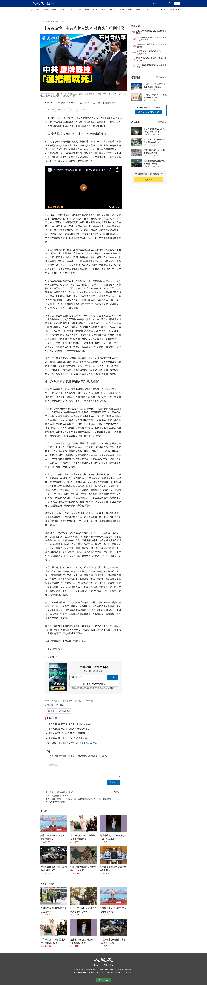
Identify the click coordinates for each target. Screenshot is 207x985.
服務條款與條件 (103, 688)
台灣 (79, 10)
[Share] (41, 842)
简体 (52, 3)
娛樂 (138, 10)
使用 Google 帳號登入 (96, 684)
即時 (38, 10)
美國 (54, 10)
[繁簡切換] (82, 110)
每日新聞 (54, 22)
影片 (103, 10)
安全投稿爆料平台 (89, 743)
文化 (146, 10)
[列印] (70, 110)
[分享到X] (59, 110)
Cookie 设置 (103, 980)
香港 (87, 10)
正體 (48, 3)
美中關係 (79, 701)
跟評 (117, 792)
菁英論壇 (55, 701)
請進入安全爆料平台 (148, 112)
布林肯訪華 (67, 701)
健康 (95, 10)
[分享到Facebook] (47, 110)
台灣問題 (90, 701)
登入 (177, 3)
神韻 (163, 10)
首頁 (30, 10)
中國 (46, 10)
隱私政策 (112, 688)
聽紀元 (113, 10)
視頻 (47, 22)
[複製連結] (65, 109)
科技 (130, 10)
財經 (122, 10)
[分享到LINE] (53, 110)
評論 (71, 10)
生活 (155, 10)
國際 (62, 10)
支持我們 (148, 180)
